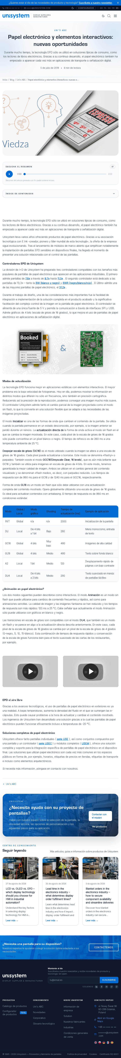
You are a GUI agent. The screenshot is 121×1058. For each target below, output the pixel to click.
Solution (68, 1016)
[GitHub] (116, 987)
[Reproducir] (9, 174)
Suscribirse (109, 980)
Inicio (5, 80)
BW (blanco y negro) (48, 283)
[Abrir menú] (115, 16)
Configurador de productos (10, 1013)
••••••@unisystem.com (38, 8)
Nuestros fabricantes (74, 1021)
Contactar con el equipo (99, 816)
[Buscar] (109, 16)
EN (101, 8)
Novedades (39, 1012)
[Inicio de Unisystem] (16, 15)
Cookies (93, 1054)
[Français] (108, 1042)
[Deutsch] (103, 1042)
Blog (12, 80)
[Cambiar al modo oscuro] (72, 8)
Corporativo (39, 1018)
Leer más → (12, 920)
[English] (95, 1042)
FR (113, 8)
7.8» (27, 278)
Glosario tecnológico (44, 1023)
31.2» (62, 287)
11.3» (60, 278)
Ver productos (99, 826)
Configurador (86, 8)
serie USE (62, 739)
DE (109, 8)
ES (117, 8)
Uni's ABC (21, 80)
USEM (85, 743)
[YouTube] (106, 987)
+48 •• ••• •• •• (11, 8)
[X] (111, 987)
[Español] (112, 1042)
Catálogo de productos (15, 1006)
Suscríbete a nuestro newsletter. (95, 2)
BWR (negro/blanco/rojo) (77, 283)
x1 (112, 166)
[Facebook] (101, 987)
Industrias (68, 1027)
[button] (30, 671)
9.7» (47, 278)
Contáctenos (103, 947)
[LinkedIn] (96, 987)
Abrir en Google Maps (105, 1020)
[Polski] (99, 1042)
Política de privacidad (77, 1054)
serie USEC (45, 743)
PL (105, 8)
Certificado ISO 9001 (109, 1054)
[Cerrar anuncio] (118, 3)
